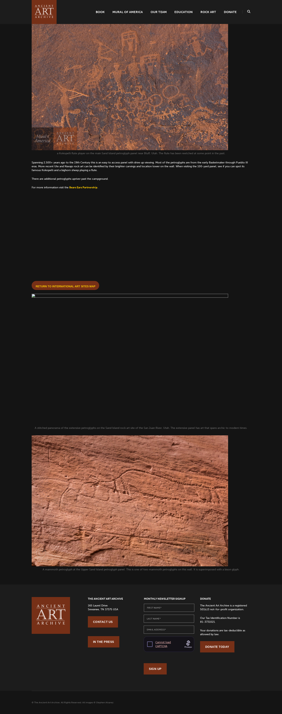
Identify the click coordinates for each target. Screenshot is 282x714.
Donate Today (217, 646)
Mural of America (127, 12)
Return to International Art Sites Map (65, 286)
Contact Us (103, 621)
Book (100, 12)
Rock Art (208, 12)
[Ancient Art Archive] (44, 11)
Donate (230, 12)
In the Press (103, 641)
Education (183, 12)
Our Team (159, 12)
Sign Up (155, 668)
